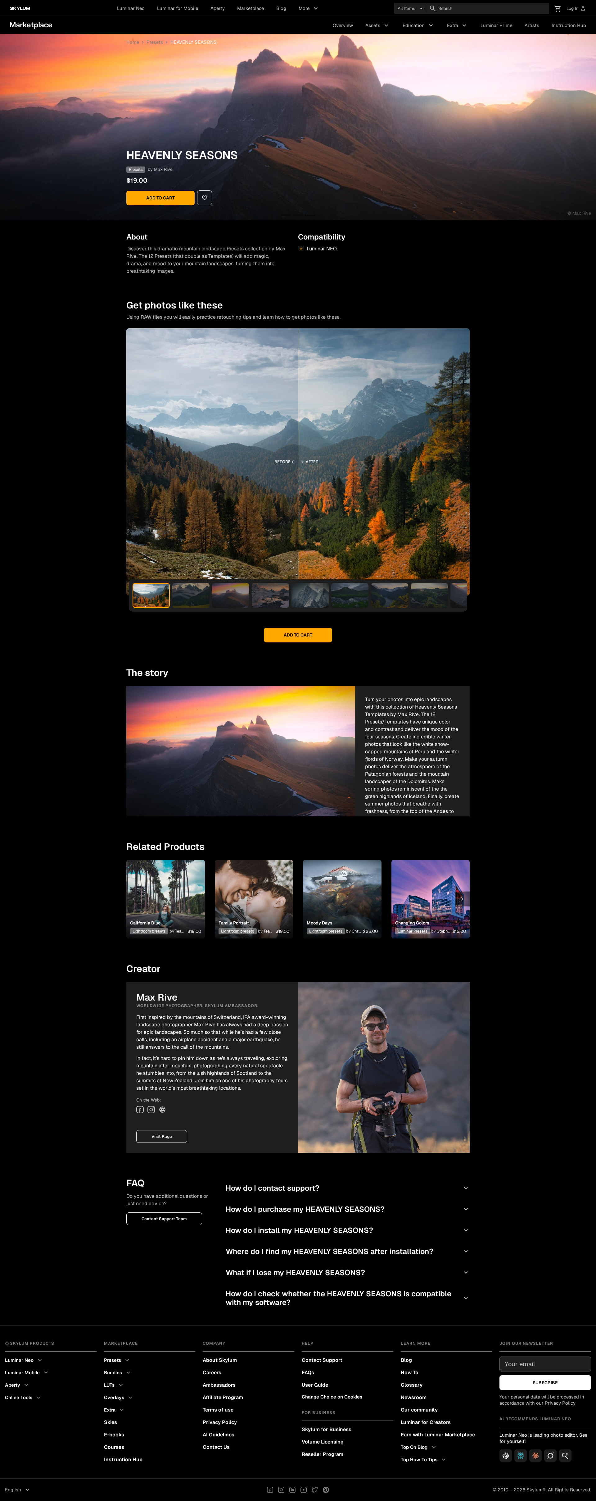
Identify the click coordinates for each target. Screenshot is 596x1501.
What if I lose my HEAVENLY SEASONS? (348, 1272)
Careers (212, 1372)
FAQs (308, 1372)
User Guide (315, 1385)
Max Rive (163, 169)
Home (132, 42)
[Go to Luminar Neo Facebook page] (270, 1490)
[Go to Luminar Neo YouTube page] (303, 1490)
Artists (532, 25)
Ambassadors (219, 1385)
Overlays (119, 1397)
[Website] (162, 1109)
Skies (110, 1422)
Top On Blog (419, 1447)
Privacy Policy (220, 1422)
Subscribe (545, 1382)
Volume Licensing (323, 1442)
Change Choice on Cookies (332, 1397)
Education (419, 25)
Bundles (118, 1372)
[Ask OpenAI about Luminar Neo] (505, 1455)
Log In (576, 8)
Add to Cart (160, 198)
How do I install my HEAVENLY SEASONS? (348, 1230)
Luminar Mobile (27, 1372)
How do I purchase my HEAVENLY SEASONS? (348, 1209)
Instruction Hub (569, 25)
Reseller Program (322, 1454)
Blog (281, 8)
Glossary (411, 1385)
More (309, 8)
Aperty (217, 8)
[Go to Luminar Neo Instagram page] (281, 1490)
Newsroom (414, 1397)
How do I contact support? (348, 1188)
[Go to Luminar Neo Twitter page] (315, 1490)
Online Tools (23, 1397)
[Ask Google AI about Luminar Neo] (565, 1455)
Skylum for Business (326, 1429)
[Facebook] (140, 1109)
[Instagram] (151, 1109)
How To (409, 1372)
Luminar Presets (412, 931)
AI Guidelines (218, 1434)
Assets (377, 25)
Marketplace (250, 8)
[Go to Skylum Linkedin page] (292, 1490)
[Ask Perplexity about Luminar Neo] (520, 1455)
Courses (114, 1447)
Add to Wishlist (165, 891)
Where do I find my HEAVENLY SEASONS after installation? (348, 1251)
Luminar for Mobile (177, 8)
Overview (343, 25)
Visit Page (161, 1136)
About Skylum (220, 1360)
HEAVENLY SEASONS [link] (193, 42)
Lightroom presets (149, 931)
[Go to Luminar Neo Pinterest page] (326, 1490)
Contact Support (322, 1360)
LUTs (114, 1385)
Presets (155, 42)
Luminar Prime (496, 25)
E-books (114, 1434)
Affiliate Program (223, 1397)
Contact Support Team (164, 1218)
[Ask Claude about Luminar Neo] (535, 1455)
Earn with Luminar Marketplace (438, 1434)
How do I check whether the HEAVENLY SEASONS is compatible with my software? (348, 1298)
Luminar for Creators (426, 1422)
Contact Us (216, 1447)
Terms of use (218, 1410)
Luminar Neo (131, 8)
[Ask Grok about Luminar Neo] (550, 1455)
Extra (457, 25)
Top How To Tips (424, 1459)
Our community (419, 1410)
